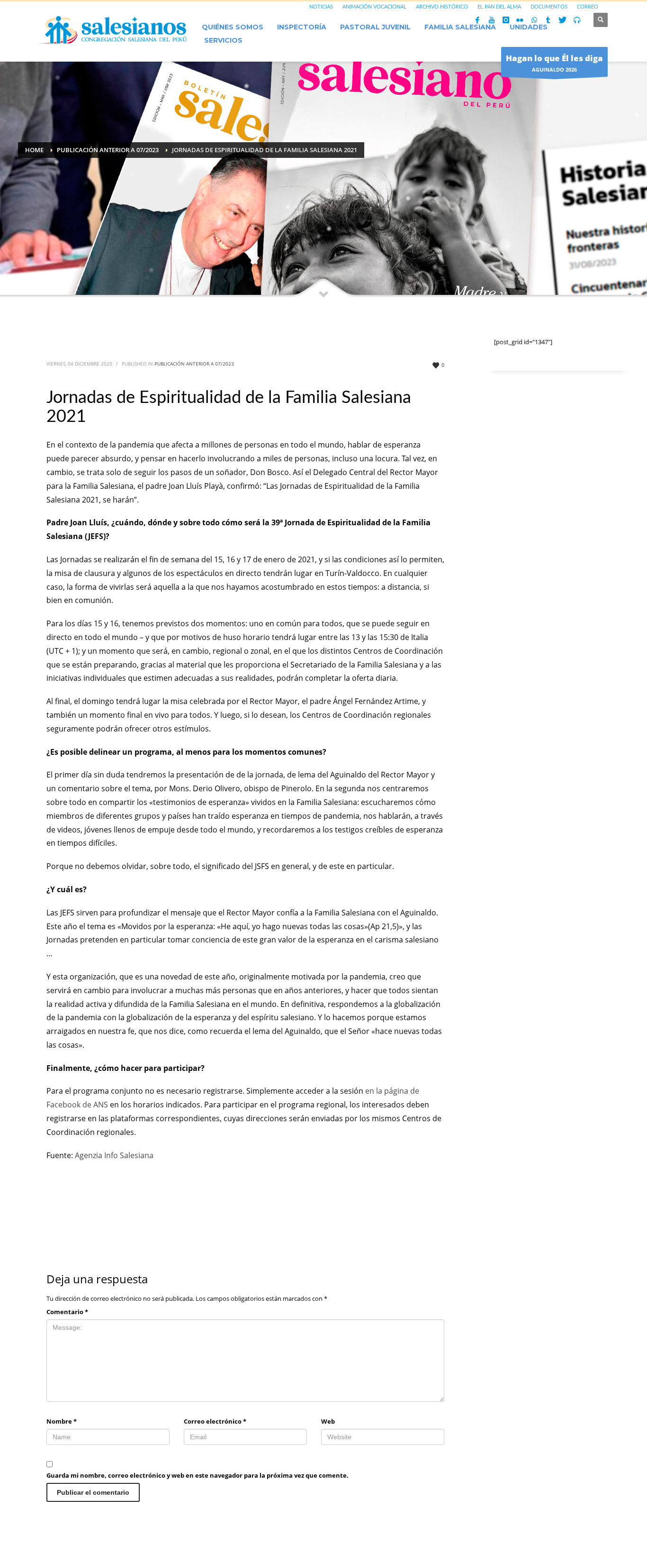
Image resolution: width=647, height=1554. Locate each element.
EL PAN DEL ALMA (499, 6)
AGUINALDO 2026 (554, 63)
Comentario (67, 1311)
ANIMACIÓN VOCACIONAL (374, 6)
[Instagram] (506, 20)
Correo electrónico (215, 1421)
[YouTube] (492, 20)
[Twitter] (563, 20)
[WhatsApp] (534, 20)
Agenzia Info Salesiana (114, 1155)
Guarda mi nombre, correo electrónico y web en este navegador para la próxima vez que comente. (197, 1475)
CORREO (587, 6)
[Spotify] (577, 20)
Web (328, 1421)
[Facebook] (477, 20)
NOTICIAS (321, 6)
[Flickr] (520, 20)
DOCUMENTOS (548, 6)
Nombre (61, 1421)
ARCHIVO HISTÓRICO (442, 6)
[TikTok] (548, 20)
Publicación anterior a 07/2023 (194, 363)
